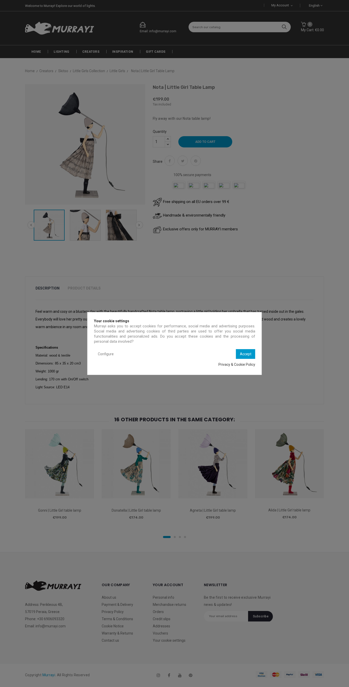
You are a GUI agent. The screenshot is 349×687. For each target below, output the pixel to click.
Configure (106, 354)
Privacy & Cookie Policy (236, 364)
